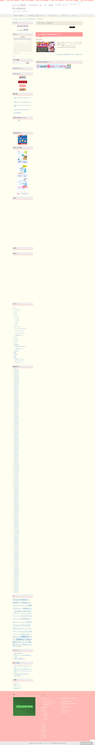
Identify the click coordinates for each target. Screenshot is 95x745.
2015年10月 (16, 511)
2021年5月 (16, 391)
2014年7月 (16, 538)
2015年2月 (16, 525)
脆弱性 (19, 646)
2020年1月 (16, 419)
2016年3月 (16, 502)
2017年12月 (16, 464)
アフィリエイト (17, 310)
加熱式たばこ (17, 344)
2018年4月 (16, 457)
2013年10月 (16, 554)
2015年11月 (16, 509)
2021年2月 (16, 396)
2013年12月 (16, 550)
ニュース (16, 339)
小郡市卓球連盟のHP (18, 653)
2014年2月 (16, 547)
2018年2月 (16, 461)
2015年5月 (16, 520)
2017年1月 (16, 484)
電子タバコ (16, 357)
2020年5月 (16, 412)
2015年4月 (16, 521)
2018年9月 (16, 448)
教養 (15, 352)
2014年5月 (16, 541)
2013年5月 (16, 563)
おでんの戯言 (16, 662)
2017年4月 (16, 478)
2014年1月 (16, 548)
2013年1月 (16, 570)
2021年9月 (16, 383)
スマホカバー (16, 618)
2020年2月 (16, 418)
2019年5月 (16, 434)
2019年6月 (16, 432)
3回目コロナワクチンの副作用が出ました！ (23, 102)
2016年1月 (16, 505)
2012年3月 (16, 588)
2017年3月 (16, 480)
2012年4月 (16, 586)
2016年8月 (16, 493)
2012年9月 (16, 577)
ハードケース (26, 631)
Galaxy (16, 602)
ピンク (14, 634)
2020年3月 (16, 416)
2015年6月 (16, 518)
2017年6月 (16, 475)
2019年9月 (16, 426)
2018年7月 (16, 452)
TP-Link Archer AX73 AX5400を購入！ (21, 109)
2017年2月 (16, 482)
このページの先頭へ (87, 743)
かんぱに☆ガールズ (23, 611)
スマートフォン (17, 326)
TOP (24, 18)
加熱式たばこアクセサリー (20, 346)
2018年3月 (16, 459)
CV (29, 599)
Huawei (20, 602)
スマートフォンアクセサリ (20, 328)
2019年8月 (16, 428)
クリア (24, 616)
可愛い (14, 639)
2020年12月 (16, 400)
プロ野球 (17, 319)
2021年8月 (16, 385)
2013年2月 (16, 568)
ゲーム (15, 312)
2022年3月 (16, 373)
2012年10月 (16, 575)
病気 (15, 356)
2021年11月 (16, 380)
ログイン (16, 682)
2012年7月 (16, 581)
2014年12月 (16, 529)
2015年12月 (16, 507)
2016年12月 (16, 486)
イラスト (26, 613)
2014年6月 (16, 539)
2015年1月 (16, 527)
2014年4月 (16, 543)
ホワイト (16, 636)
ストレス (16, 314)
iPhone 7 (30, 602)
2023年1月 (16, 369)
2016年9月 (16, 491)
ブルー (30, 634)
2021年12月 (16, 378)
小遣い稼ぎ (16, 350)
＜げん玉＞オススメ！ (53, 15)
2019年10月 (16, 425)
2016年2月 (16, 504)
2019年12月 (16, 421)
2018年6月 (16, 453)
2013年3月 (16, 566)
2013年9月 (16, 556)
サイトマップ (74, 15)
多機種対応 (20, 639)
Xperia (25, 608)
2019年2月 (16, 439)
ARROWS (24, 600)
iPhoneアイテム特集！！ (19, 15)
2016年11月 (16, 487)
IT (14, 306)
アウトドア (16, 308)
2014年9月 (16, 534)
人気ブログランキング (23, 78)
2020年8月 (16, 407)
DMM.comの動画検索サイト (19, 658)
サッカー (17, 317)
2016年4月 (16, 500)
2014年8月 (16, 536)
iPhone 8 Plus (25, 605)
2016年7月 (16, 495)
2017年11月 (16, 466)
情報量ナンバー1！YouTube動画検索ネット (23, 655)
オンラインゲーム (17, 615)
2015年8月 (16, 514)
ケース (29, 615)
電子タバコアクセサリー (20, 359)
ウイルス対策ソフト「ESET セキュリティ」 (36, 15)
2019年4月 (16, 435)
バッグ (15, 342)
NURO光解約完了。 (18, 112)
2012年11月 (16, 573)
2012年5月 (16, 584)
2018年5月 (16, 455)
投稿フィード (17, 684)
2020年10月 (16, 403)
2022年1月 (16, 376)
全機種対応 (24, 636)
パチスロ (16, 340)
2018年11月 (16, 444)
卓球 (16, 324)
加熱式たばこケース (19, 348)
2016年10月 (16, 489)
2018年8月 (16, 450)
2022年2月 (16, 375)
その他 (15, 337)
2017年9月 (16, 470)
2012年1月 (16, 591)
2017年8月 (16, 471)
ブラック (24, 634)
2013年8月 (16, 557)
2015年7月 (16, 516)
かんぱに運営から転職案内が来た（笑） (49, 34)
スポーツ (16, 315)
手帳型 (27, 639)
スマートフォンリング (19, 332)
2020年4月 (16, 414)
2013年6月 (16, 561)
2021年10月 (16, 382)
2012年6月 (16, 582)
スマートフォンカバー (20, 622)
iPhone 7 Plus (15, 605)
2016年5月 (16, 498)
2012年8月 (16, 579)
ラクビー (17, 322)
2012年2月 (16, 590)
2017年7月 (16, 473)
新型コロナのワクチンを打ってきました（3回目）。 (23, 106)
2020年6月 (16, 410)
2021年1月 (16, 398)
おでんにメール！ (64, 15)
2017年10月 (16, 468)
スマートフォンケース (19, 330)
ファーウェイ (18, 634)
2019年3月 (16, 437)
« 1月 (14, 56)
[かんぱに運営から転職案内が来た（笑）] (45, 51)
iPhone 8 (20, 605)
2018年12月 (16, 443)
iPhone (25, 602)
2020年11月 (16, 401)
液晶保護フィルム (18, 335)
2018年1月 (16, 462)
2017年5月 (16, 477)
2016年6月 (16, 496)
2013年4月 (16, 564)
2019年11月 (16, 423)
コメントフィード (17, 686)
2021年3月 (16, 394)
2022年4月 (16, 371)
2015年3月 (16, 523)
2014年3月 (16, 545)
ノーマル (18, 631)
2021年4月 (16, 392)
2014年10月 (16, 532)
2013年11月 (16, 552)
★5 (29, 608)
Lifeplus (15, 656)
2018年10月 (16, 446)
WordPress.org (17, 688)
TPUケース (21, 608)
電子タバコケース (18, 362)
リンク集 (64, 708)
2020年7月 (16, 409)
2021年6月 (16, 389)
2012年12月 (16, 572)
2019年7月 (16, 430)
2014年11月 (16, 530)
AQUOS (16, 600)
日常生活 (16, 354)
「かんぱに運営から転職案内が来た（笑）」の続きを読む (68, 54)
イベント (22, 613)
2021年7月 (16, 387)
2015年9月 (16, 513)
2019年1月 (16, 441)
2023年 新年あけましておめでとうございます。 (22, 98)
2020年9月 (16, 405)
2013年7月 (16, 559)
